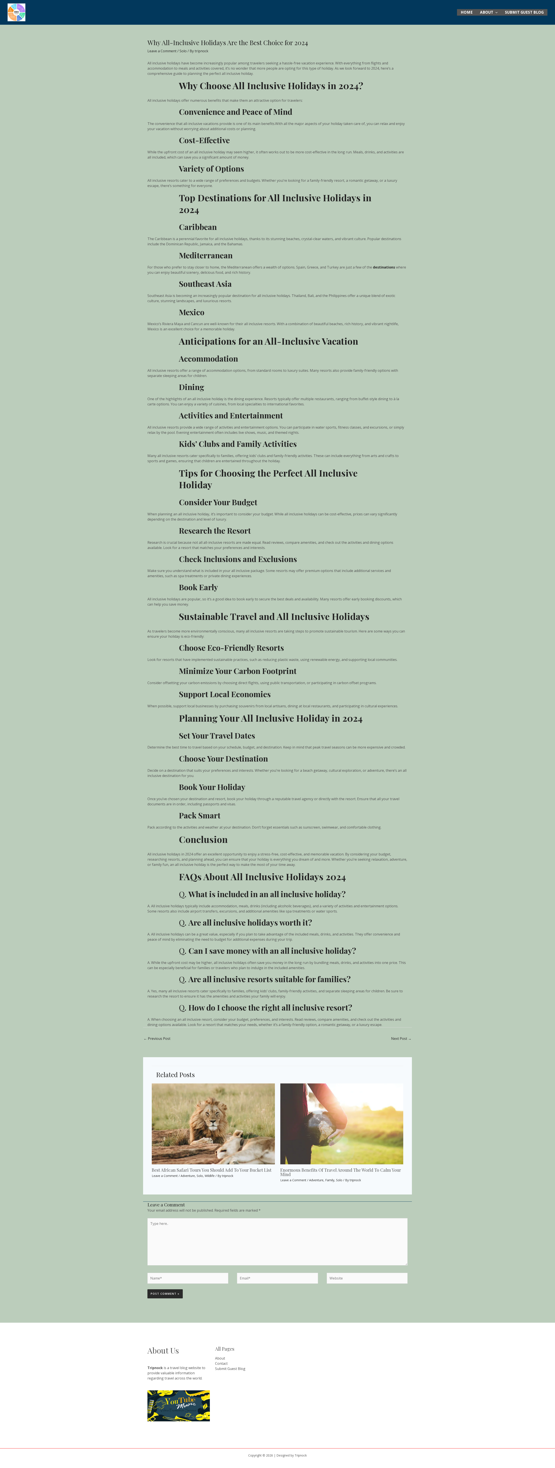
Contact (221, 1363)
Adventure (188, 1176)
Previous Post (157, 1038)
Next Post (401, 1038)
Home (467, 12)
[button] (495, 12)
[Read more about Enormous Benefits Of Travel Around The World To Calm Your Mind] (341, 1123)
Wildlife (210, 1176)
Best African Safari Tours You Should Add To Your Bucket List (211, 1170)
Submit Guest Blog (524, 12)
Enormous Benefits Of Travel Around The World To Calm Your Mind (340, 1172)
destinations (384, 267)
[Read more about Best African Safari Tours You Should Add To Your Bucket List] (213, 1123)
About (486, 12)
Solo (183, 51)
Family (329, 1180)
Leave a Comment (161, 51)
